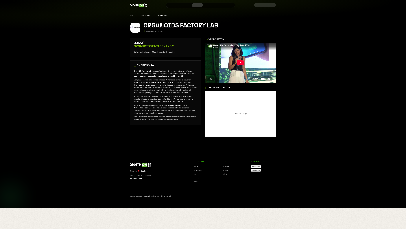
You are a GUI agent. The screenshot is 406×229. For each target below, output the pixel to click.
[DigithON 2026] (138, 5)
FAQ (188, 5)
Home (170, 5)
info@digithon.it (136, 178)
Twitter (225, 174)
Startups (197, 5)
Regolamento (219, 5)
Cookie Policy (256, 170)
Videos (207, 5)
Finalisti (179, 5)
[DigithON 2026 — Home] (140, 164)
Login (230, 5)
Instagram (225, 170)
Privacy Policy (256, 166)
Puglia (143, 171)
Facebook (225, 166)
